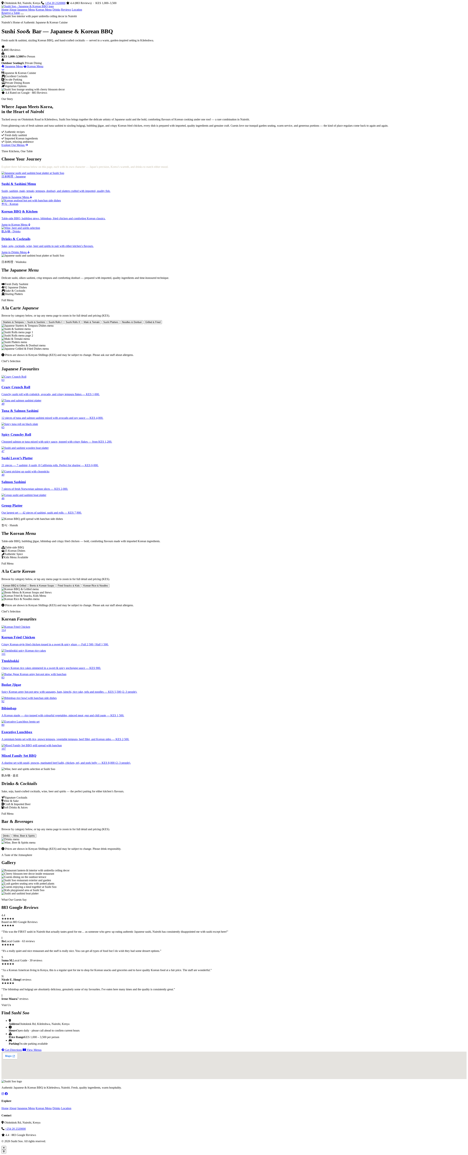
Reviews (66, 9)
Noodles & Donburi (132, 322)
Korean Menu (44, 9)
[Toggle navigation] (22, 13)
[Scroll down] (2, 69)
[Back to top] (3, 1152)
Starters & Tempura (13, 322)
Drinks (56, 9)
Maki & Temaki (92, 322)
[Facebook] (6, 1093)
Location (77, 9)
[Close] (3, 1148)
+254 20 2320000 (55, 3)
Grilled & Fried (153, 322)
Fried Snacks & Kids (69, 585)
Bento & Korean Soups (42, 585)
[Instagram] (2, 1093)
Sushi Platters (110, 322)
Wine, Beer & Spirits (24, 835)
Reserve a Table (10, 12)
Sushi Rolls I (55, 322)
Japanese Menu (26, 9)
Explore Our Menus (13, 145)
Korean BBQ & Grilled (14, 585)
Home (5, 9)
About (12, 9)
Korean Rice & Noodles (95, 585)
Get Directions (13, 1049)
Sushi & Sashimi (36, 322)
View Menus (33, 1049)
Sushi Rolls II (73, 322)
